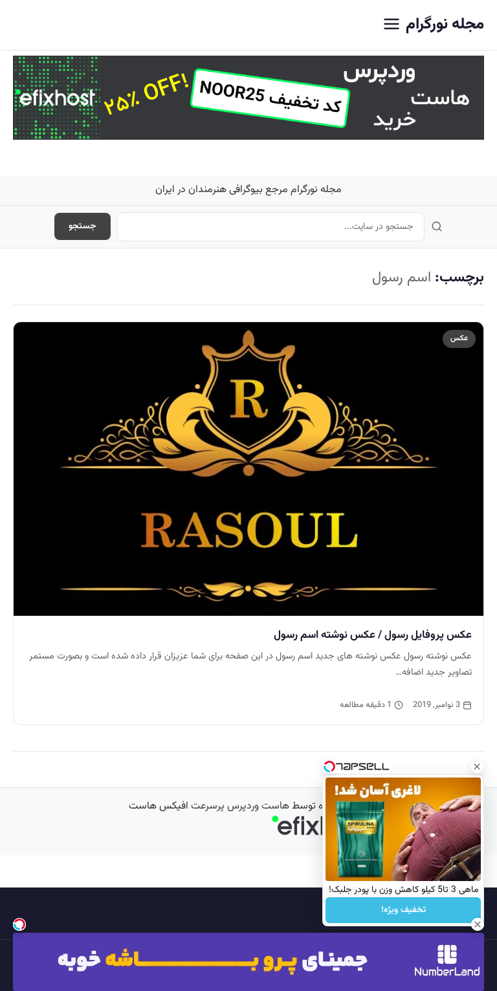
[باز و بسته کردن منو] (391, 25)
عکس (459, 338)
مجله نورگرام (445, 24)
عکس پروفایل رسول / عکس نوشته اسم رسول (373, 635)
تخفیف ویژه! (403, 910)
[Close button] (476, 766)
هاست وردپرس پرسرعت (240, 806)
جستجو (82, 226)
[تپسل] (19, 924)
